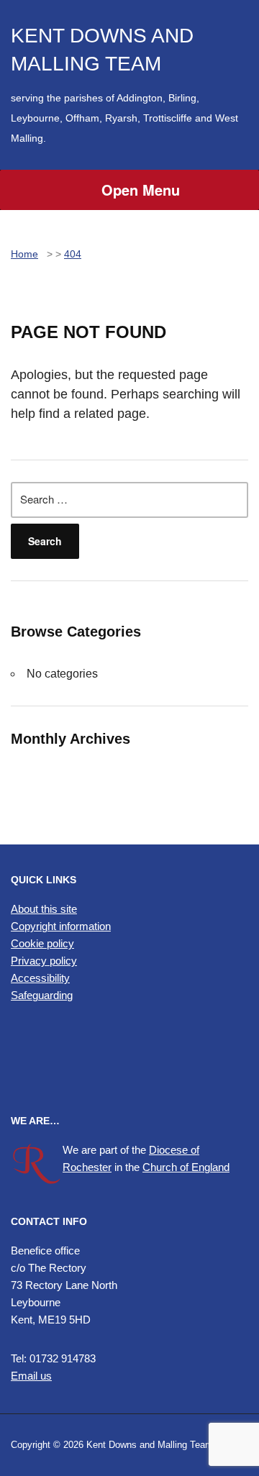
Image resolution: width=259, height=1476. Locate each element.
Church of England (186, 1167)
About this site (44, 909)
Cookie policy (42, 943)
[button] (129, 1059)
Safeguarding (42, 995)
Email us (31, 1376)
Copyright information (61, 926)
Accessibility (40, 978)
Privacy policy (44, 961)
